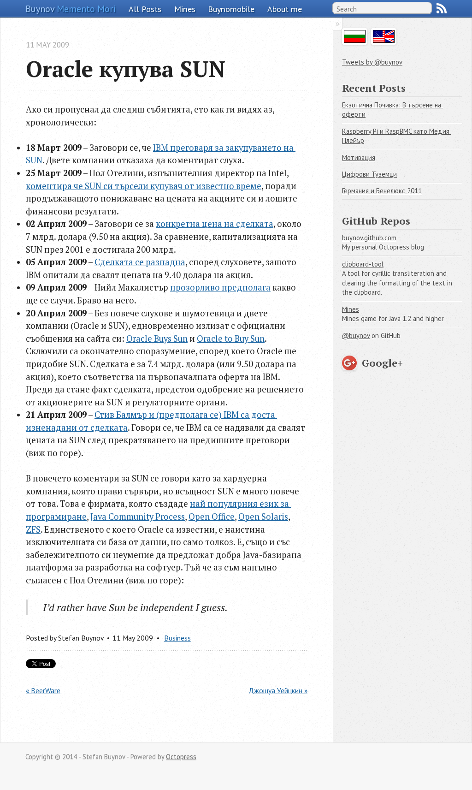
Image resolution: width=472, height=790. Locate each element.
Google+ (382, 362)
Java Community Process (137, 516)
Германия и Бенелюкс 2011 (382, 190)
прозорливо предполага (220, 287)
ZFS (33, 529)
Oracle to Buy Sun (231, 338)
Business (177, 637)
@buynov (356, 335)
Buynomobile (231, 8)
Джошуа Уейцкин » (277, 690)
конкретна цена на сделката (214, 223)
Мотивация (358, 157)
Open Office (212, 516)
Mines (184, 8)
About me (284, 8)
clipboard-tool (363, 264)
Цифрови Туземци (369, 174)
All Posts (145, 8)
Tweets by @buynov (372, 62)
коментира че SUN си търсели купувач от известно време (143, 185)
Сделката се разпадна (139, 261)
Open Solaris (263, 516)
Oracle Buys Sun (157, 338)
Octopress (181, 756)
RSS (442, 8)
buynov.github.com (369, 237)
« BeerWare (43, 690)
